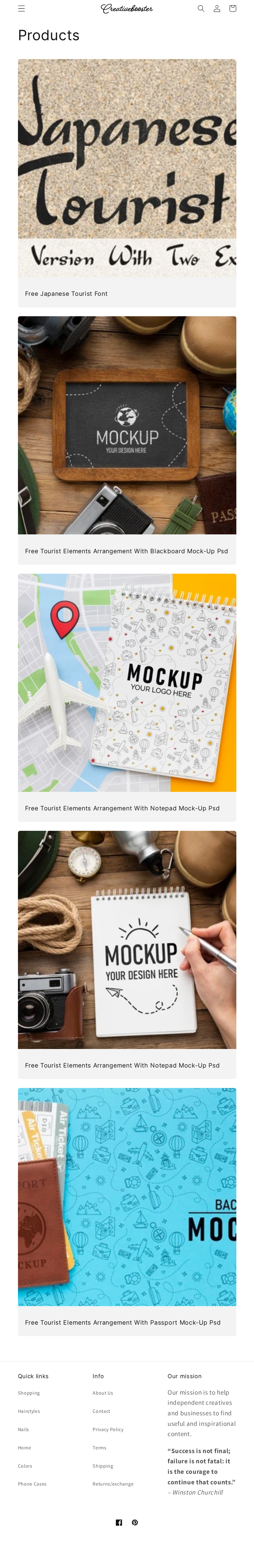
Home (24, 1447)
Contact (101, 1411)
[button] (21, 8)
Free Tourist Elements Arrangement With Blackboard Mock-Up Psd (126, 551)
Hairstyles (29, 1411)
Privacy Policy (108, 1429)
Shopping (29, 1393)
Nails (23, 1429)
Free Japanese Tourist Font (66, 293)
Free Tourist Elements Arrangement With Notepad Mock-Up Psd (122, 808)
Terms (99, 1447)
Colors (25, 1466)
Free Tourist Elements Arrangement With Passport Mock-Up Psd (123, 1322)
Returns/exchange (113, 1484)
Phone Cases (32, 1484)
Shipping (103, 1466)
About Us (103, 1393)
